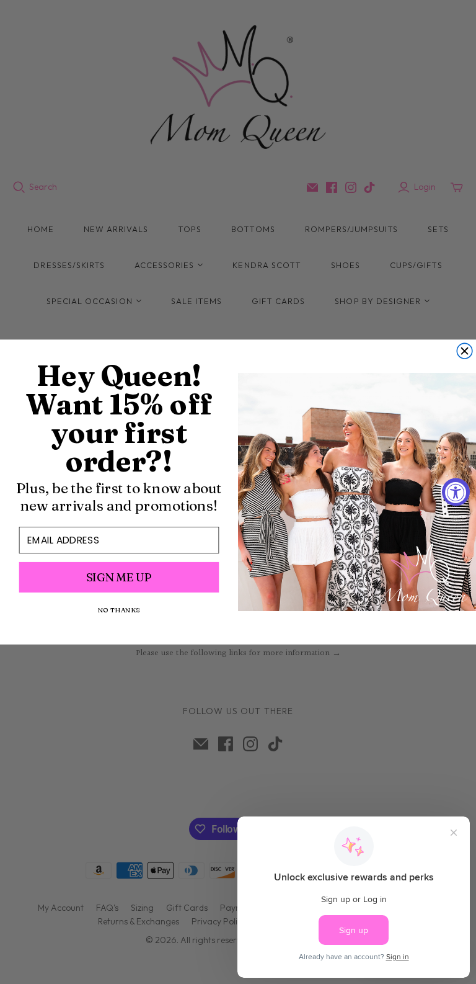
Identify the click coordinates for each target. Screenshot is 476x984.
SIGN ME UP (119, 577)
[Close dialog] (464, 351)
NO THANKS (119, 610)
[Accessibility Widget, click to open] (456, 492)
